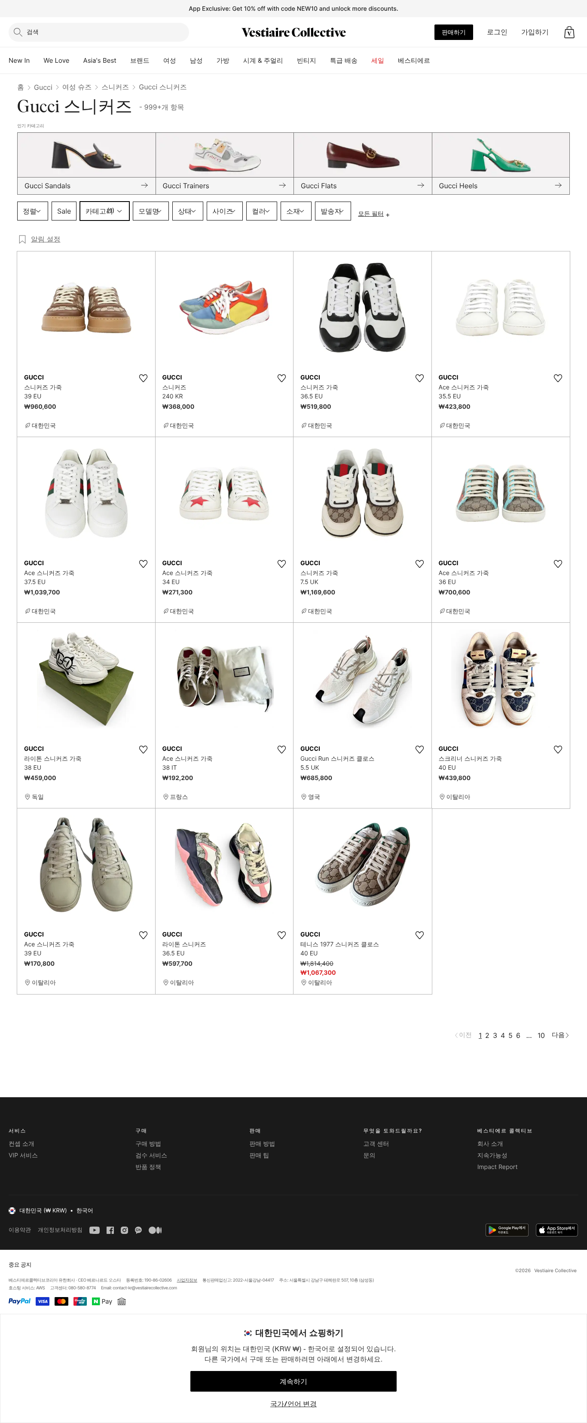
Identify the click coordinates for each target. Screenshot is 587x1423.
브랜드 (140, 60)
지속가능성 (492, 1155)
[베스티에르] (437, 60)
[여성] (183, 60)
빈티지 (306, 60)
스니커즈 (115, 87)
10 (541, 1035)
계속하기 (293, 1381)
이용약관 (20, 1229)
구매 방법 (148, 1144)
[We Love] (76, 60)
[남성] (209, 60)
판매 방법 (262, 1144)
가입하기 (535, 32)
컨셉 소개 (21, 1144)
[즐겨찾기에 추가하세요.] (143, 378)
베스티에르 (414, 60)
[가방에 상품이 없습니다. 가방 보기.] (569, 32)
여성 (169, 60)
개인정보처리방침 (60, 1229)
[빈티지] (323, 60)
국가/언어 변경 (293, 1404)
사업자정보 (187, 1280)
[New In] (36, 60)
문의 (370, 1155)
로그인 (497, 32)
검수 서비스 (151, 1155)
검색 (33, 31)
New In (19, 60)
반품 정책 (148, 1167)
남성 (196, 60)
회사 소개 (490, 1144)
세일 (377, 60)
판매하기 (454, 32)
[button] (569, 32)
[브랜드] (156, 60)
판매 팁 (259, 1155)
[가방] (236, 60)
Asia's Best (99, 60)
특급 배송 (344, 60)
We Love (56, 60)
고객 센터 (376, 1144)
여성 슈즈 (77, 87)
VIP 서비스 (23, 1155)
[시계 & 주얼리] (290, 60)
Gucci (43, 87)
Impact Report (497, 1167)
